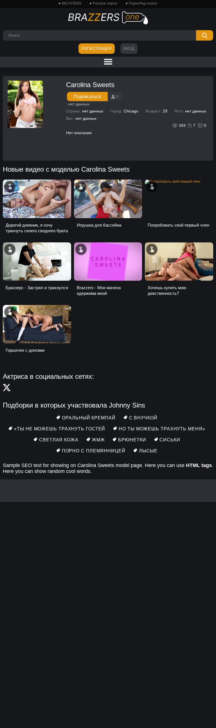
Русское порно (105, 3)
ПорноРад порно (143, 3)
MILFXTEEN (72, 3)
